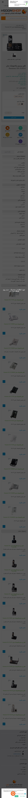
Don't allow (22, 796)
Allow (16, 796)
